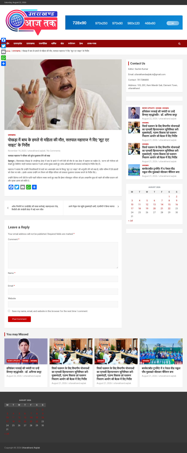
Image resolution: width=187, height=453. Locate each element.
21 (162, 208)
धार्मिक (53, 43)
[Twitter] (3, 46)
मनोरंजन (71, 43)
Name (11, 273)
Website (12, 298)
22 (169, 208)
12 (147, 204)
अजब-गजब (91, 43)
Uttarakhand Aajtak (31, 447)
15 (169, 204)
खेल (62, 43)
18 (139, 208)
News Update (148, 108)
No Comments (53, 151)
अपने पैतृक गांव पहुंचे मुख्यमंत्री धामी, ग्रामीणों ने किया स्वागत (91, 206)
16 (176, 204)
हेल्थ (81, 43)
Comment (13, 239)
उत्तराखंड (158, 108)
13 (154, 204)
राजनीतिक (43, 43)
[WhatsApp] (3, 58)
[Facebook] (3, 40)
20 (154, 208)
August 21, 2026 (149, 140)
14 (162, 204)
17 (132, 208)
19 (147, 208)
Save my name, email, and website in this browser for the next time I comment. (50, 311)
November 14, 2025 (17, 151)
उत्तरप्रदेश (18, 43)
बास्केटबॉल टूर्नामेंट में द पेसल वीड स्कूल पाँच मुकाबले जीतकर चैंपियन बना (160, 170)
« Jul (130, 220)
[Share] (3, 64)
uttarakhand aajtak (36, 151)
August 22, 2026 (149, 118)
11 (139, 204)
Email (11, 286)
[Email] (3, 52)
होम (8, 43)
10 (132, 204)
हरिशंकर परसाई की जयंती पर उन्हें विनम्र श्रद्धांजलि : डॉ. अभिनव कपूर (159, 113)
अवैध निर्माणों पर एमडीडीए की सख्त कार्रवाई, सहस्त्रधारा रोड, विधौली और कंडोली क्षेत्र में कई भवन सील (35, 208)
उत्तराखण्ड (30, 43)
